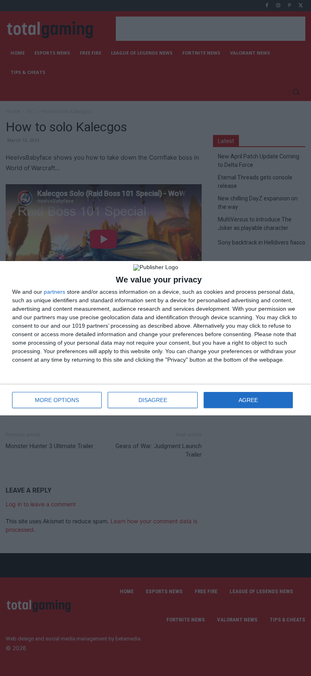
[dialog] (155, 338)
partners (54, 292)
